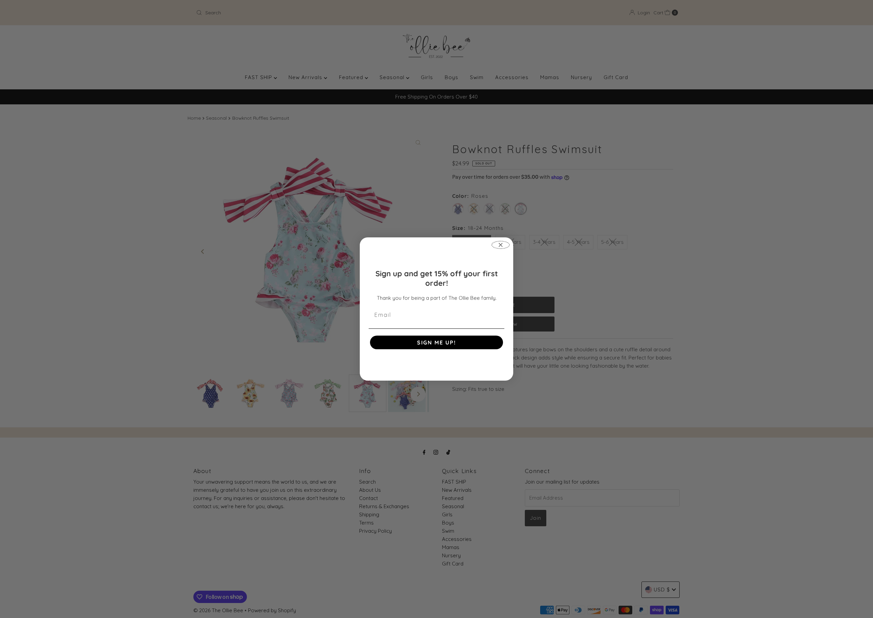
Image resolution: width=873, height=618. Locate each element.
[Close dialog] (500, 245)
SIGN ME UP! (436, 342)
